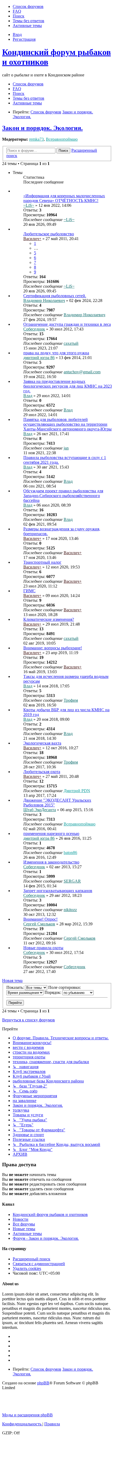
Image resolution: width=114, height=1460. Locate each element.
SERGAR (72, 881)
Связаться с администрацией (39, 1263)
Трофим (71, 700)
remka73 (36, 139)
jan (66, 448)
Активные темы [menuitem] (27, 103)
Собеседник (34, 329)
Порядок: (53, 992)
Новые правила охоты (43, 947)
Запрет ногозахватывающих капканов (57, 890)
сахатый (71, 343)
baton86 (70, 852)
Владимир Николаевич (44, 300)
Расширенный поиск (31, 1259)
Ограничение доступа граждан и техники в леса (67, 324)
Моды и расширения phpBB (27, 1415)
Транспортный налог (42, 562)
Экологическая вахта (42, 743)
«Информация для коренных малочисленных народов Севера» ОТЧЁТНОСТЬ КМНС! (64, 198)
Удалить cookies (27, 1268)
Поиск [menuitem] (18, 93)
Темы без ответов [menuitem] (28, 98)
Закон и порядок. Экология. (42, 128)
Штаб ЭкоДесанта (39, 809)
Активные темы (27, 1233)
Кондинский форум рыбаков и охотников (50, 1214)
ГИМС (29, 591)
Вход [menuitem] (17, 34)
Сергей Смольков (39, 924)
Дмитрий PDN (77, 790)
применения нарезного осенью (51, 833)
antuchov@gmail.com (82, 372)
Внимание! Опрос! (40, 919)
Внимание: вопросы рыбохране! (52, 648)
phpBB (43, 1383)
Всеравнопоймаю (62, 139)
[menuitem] (28, 6)
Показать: (15, 987)
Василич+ (32, 238)
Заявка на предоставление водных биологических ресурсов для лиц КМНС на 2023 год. (67, 386)
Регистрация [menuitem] (24, 39)
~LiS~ (28, 205)
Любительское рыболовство (48, 234)
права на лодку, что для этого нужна (56, 353)
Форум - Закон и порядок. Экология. (46, 1238)
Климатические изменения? (48, 619)
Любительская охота (41, 771)
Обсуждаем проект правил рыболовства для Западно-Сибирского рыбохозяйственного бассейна (63, 496)
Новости (20, 1219)
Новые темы (24, 1229)
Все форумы (24, 1224)
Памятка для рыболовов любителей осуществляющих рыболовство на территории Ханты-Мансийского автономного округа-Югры (67, 424)
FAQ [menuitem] (17, 88)
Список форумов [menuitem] (28, 84)
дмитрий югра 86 (39, 357)
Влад (27, 395)
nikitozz (70, 909)
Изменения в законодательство (51, 862)
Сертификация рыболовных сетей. (54, 295)
